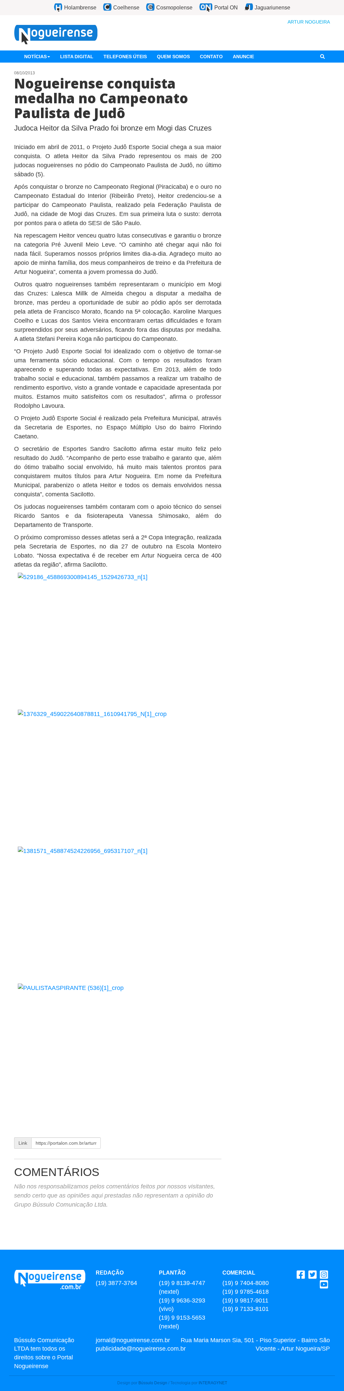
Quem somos (173, 56)
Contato (211, 56)
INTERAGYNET (213, 1383)
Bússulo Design (152, 1383)
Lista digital (76, 56)
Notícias (35, 56)
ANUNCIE (243, 56)
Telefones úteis (125, 56)
